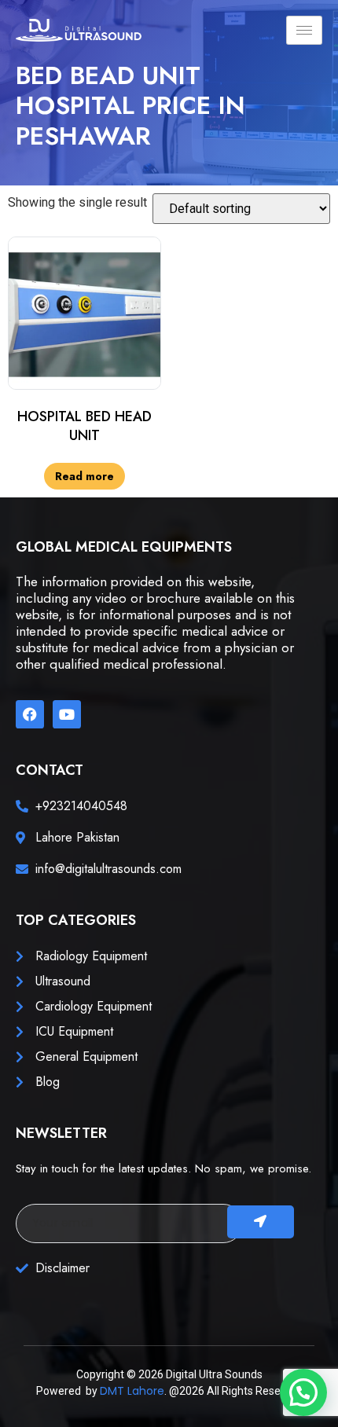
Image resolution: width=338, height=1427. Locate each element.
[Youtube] (67, 714)
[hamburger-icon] (304, 30)
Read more (84, 476)
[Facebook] (30, 714)
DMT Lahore (132, 1391)
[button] (303, 1392)
